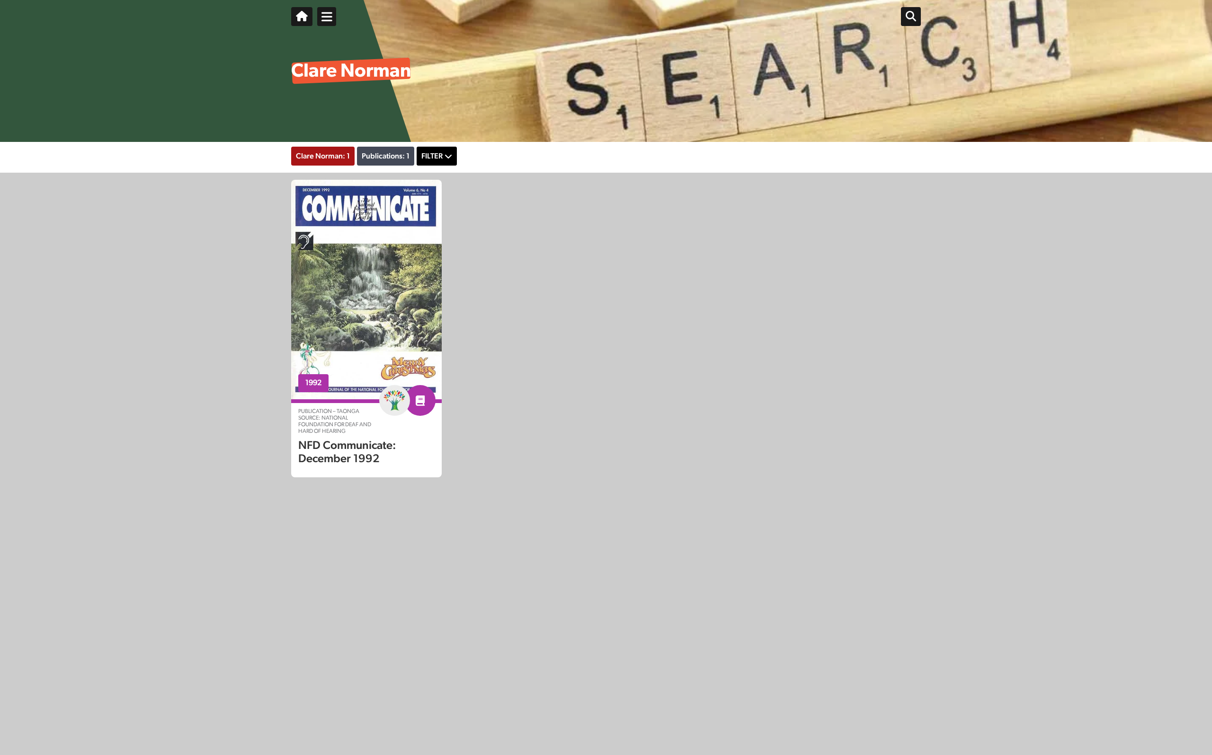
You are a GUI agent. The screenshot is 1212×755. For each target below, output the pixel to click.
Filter (432, 156)
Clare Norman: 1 (323, 156)
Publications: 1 (386, 156)
